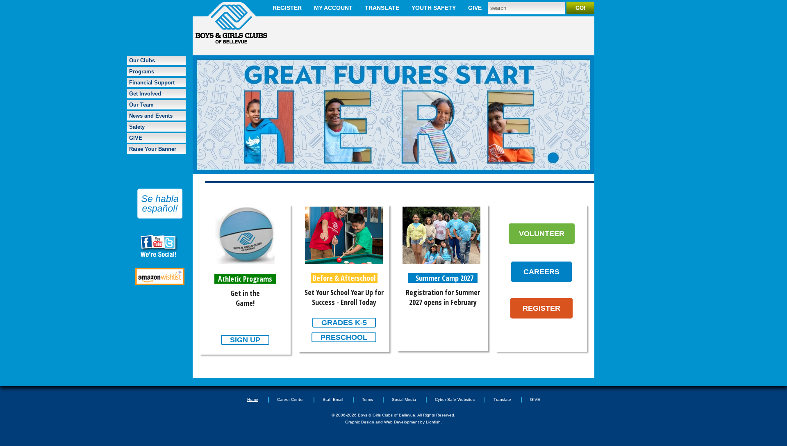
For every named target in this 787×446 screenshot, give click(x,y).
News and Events (151, 116)
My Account (333, 8)
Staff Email (333, 399)
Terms (367, 399)
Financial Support (152, 83)
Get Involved (145, 94)
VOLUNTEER (541, 234)
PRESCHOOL (344, 337)
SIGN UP (245, 340)
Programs (141, 71)
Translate (382, 8)
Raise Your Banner (152, 149)
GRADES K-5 (344, 323)
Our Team (141, 105)
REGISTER (541, 308)
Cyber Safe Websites (455, 399)
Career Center (290, 399)
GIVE (475, 8)
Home (252, 399)
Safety (137, 127)
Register (287, 8)
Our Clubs (142, 60)
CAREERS (541, 272)
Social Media (404, 399)
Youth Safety (434, 8)
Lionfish (433, 422)
